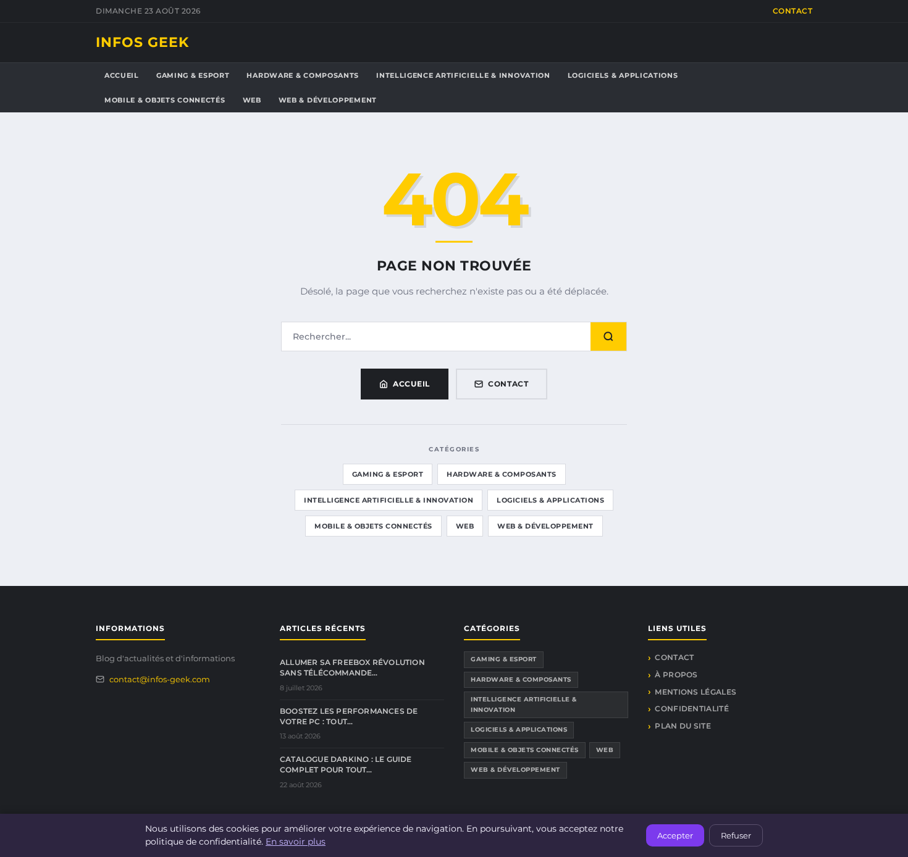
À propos (676, 674)
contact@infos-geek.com (159, 679)
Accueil (121, 75)
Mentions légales (695, 691)
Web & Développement (328, 100)
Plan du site (683, 725)
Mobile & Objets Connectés (164, 100)
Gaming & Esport (193, 75)
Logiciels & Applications (623, 75)
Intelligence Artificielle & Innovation (463, 75)
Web (252, 100)
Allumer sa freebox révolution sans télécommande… (352, 667)
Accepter (675, 835)
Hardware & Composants (302, 75)
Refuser (736, 835)
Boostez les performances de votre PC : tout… (349, 716)
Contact (793, 10)
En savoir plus (296, 841)
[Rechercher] (608, 336)
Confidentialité (692, 708)
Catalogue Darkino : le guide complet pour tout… (346, 764)
